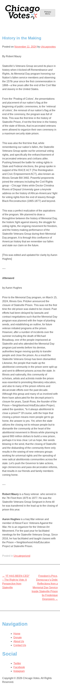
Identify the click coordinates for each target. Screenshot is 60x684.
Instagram (19, 671)
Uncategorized (22, 555)
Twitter (17, 663)
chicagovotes (48, 46)
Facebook (19, 667)
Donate (17, 637)
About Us (18, 641)
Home (16, 633)
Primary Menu (47, 13)
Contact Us (19, 645)
